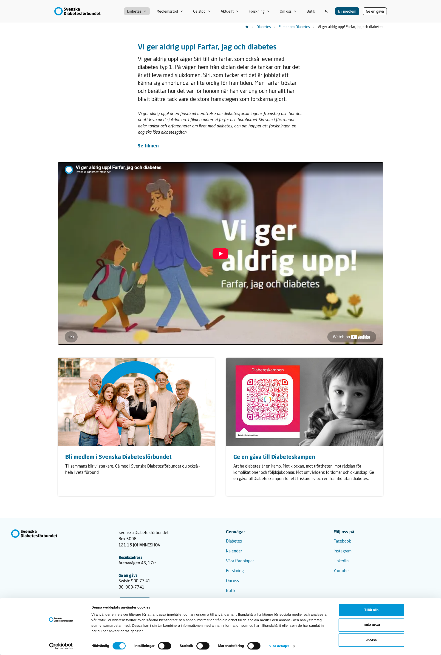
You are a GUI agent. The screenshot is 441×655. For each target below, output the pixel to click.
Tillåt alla (371, 610)
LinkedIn (341, 560)
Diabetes (264, 26)
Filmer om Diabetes (294, 26)
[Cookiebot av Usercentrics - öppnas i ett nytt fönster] (61, 646)
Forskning (235, 570)
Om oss (232, 580)
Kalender (234, 550)
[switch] (164, 645)
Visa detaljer (279, 646)
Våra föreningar (240, 560)
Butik (230, 590)
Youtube (341, 570)
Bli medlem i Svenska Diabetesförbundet (118, 456)
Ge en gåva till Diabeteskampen (274, 456)
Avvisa (371, 640)
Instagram (342, 550)
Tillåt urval (371, 625)
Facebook (342, 540)
